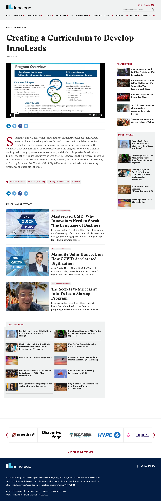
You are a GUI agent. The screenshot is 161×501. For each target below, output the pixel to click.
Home (8, 16)
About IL (18, 16)
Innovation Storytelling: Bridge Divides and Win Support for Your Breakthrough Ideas (142, 84)
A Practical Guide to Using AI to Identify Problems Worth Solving (83, 358)
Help (38, 491)
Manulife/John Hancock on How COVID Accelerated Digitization (77, 259)
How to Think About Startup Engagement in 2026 (81, 372)
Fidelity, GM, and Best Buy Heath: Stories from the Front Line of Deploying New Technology (34, 346)
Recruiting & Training (36, 182)
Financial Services (16, 28)
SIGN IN (147, 5)
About (9, 491)
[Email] (26, 126)
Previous (7, 435)
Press (45, 491)
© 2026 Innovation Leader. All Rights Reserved (27, 495)
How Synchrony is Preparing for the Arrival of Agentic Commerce (35, 385)
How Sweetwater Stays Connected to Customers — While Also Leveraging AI (35, 373)
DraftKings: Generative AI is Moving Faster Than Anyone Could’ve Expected (84, 333)
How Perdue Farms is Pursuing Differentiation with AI (82, 345)
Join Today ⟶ (70, 485)
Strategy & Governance (58, 182)
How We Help (33, 16)
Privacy (54, 491)
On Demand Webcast (61, 211)
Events (133, 16)
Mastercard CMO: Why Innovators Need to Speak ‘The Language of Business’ (76, 221)
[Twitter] (14, 126)
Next (154, 435)
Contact (30, 491)
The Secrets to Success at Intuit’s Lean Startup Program (74, 293)
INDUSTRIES (61, 16)
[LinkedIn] (8, 126)
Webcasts (121, 16)
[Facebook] (20, 126)
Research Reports (102, 16)
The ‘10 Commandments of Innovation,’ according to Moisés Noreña (142, 109)
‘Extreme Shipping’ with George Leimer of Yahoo (142, 120)
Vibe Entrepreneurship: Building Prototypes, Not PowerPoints (143, 72)
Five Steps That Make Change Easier (35, 357)
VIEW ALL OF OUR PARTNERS (80, 452)
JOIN (140, 5)
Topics (47, 16)
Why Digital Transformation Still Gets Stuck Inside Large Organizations (83, 386)
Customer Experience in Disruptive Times (142, 95)
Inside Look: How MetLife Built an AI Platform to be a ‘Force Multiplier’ (35, 333)
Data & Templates (79, 16)
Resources (147, 16)
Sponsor (19, 491)
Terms (63, 491)
